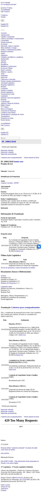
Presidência (4, 64)
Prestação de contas (7, 118)
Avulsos (3, 276)
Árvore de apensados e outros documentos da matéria (18, 268)
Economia (4, 44)
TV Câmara (4, 107)
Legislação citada (6, 286)
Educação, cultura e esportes (10, 46)
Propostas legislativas (7, 85)
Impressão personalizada (9, 154)
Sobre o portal (5, 485)
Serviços (3, 62)
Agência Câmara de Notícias (10, 103)
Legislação (4, 96)
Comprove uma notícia (8, 112)
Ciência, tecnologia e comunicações (12, 38)
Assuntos (4, 33)
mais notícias (5, 453)
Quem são (4, 77)
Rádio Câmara (5, 105)
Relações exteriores (7, 51)
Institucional (5, 59)
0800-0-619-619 (17, 478)
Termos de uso (5, 487)
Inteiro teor (18, 161)
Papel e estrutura (6, 70)
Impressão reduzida (7, 150)
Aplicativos (4, 488)
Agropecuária (5, 35)
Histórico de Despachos (8, 283)
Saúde (3, 53)
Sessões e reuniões (7, 90)
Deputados (4, 75)
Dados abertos (5, 120)
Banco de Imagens (7, 109)
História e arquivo (6, 72)
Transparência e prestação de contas (12, 114)
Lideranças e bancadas (8, 79)
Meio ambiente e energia (9, 48)
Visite (2, 74)
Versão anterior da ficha (31, 157)
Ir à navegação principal (8, 4)
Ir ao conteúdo (5, 2)
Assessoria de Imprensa (8, 111)
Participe (3, 99)
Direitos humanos (6, 42)
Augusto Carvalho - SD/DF (10, 183)
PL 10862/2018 (9, 141)
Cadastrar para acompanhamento (12, 157)
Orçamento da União (7, 94)
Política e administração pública (11, 50)
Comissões (4, 88)
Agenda (3, 61)
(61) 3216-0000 (25, 479)
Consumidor (5, 40)
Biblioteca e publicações (8, 66)
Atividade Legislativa (8, 83)
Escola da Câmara (6, 68)
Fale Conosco (5, 11)
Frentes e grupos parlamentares (11, 81)
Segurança (4, 55)
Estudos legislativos (7, 92)
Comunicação (5, 101)
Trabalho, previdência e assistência (12, 57)
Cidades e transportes (7, 37)
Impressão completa (7, 152)
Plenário (3, 87)
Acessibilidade (5, 10)
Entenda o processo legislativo (10, 98)
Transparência (5, 116)
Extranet (3, 490)
